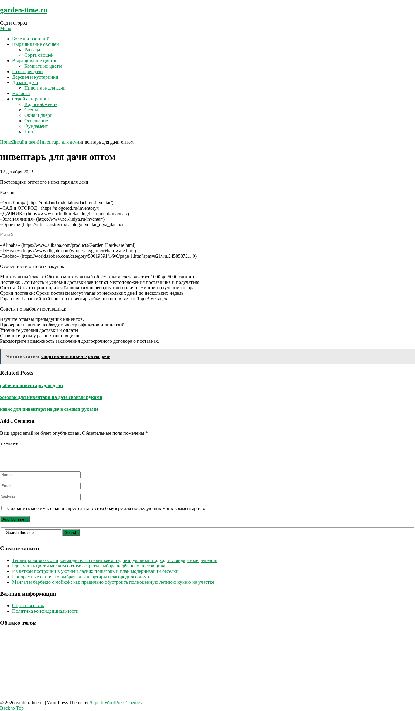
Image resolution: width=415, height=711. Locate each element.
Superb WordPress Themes (116, 702)
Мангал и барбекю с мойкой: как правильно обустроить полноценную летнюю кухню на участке (113, 582)
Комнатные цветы (43, 66)
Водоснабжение (40, 104)
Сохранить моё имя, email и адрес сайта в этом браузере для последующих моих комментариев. (106, 508)
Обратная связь (28, 605)
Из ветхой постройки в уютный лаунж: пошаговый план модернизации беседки (95, 571)
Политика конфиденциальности (45, 611)
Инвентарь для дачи (45, 87)
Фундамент (36, 126)
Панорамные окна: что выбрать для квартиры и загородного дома (80, 576)
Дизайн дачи (25, 82)
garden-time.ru (23, 10)
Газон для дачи (27, 71)
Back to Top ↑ (13, 708)
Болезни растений (31, 38)
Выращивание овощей (35, 44)
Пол (28, 131)
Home (6, 142)
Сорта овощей (39, 55)
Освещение (36, 120)
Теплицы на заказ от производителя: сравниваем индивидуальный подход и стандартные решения (114, 560)
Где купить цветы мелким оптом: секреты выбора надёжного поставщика (88, 565)
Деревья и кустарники (35, 77)
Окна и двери (38, 115)
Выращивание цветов (34, 60)
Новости (21, 93)
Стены (31, 109)
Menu (5, 28)
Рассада (32, 49)
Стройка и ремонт (31, 98)
